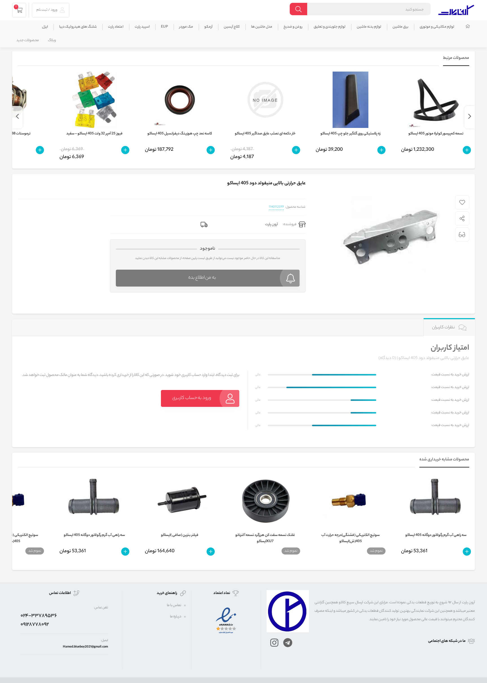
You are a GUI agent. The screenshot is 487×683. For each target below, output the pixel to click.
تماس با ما (174, 605)
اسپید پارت (142, 27)
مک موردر (186, 27)
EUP (164, 27)
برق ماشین (400, 27)
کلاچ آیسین (232, 27)
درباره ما (175, 617)
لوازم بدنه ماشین (369, 27)
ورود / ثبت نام (47, 10)
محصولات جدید (27, 40)
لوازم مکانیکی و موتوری (437, 27)
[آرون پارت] (456, 9)
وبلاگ (52, 40)
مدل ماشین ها (261, 27)
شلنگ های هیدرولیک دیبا (78, 27)
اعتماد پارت (115, 27)
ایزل (45, 27)
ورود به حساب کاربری (191, 398)
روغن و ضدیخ (293, 27)
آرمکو (208, 27)
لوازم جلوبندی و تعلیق (330, 27)
